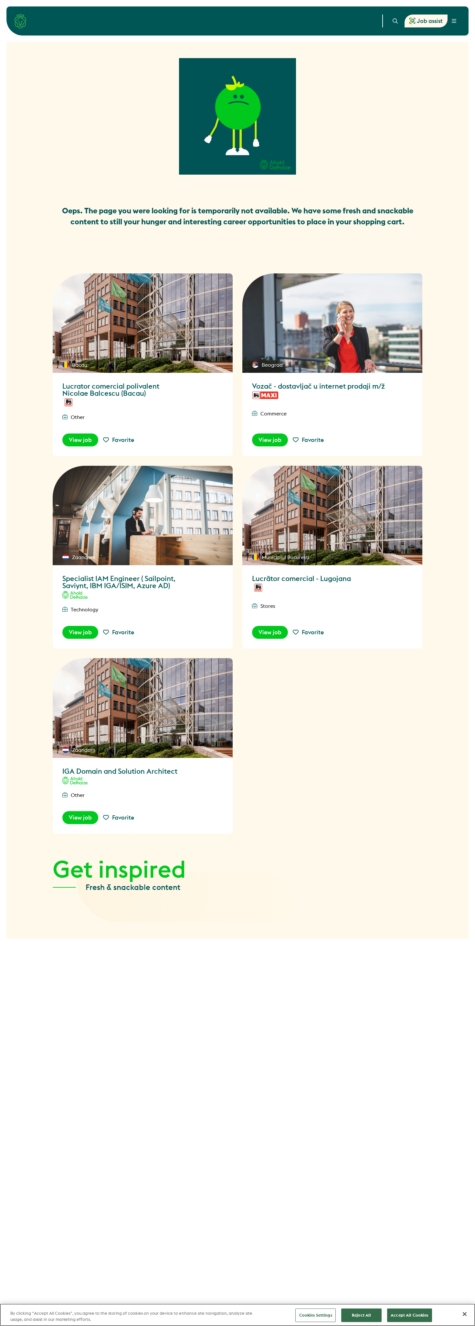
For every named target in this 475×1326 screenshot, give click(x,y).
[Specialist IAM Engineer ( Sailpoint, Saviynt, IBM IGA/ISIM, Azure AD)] (143, 516)
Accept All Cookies (409, 1315)
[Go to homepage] (20, 21)
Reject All (361, 1315)
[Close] (465, 1314)
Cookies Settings (315, 1315)
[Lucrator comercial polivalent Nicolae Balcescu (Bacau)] (143, 323)
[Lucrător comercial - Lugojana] (332, 516)
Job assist (430, 21)
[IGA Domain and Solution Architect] (143, 708)
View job (80, 440)
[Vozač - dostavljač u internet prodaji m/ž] (332, 323)
